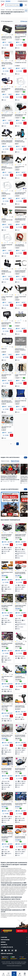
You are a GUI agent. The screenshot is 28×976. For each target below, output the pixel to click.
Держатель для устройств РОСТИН (20, 141)
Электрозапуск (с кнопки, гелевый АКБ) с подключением (20, 349)
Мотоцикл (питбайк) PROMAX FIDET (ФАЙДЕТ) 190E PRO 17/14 (6, 644)
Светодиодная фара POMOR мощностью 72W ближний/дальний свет (20, 219)
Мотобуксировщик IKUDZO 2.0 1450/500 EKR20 (20, 837)
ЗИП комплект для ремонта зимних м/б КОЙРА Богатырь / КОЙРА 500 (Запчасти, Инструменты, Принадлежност (7, 401)
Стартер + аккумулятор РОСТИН (7, 219)
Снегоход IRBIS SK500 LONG (6, 677)
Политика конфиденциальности (14, 965)
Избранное (9, 975)
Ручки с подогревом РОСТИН (6, 297)
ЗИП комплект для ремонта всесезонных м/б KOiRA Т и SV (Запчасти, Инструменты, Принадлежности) (6, 375)
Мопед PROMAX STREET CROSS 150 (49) (20, 804)
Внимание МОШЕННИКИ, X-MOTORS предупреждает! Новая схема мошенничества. (10, 477)
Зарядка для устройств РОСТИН (6, 271)
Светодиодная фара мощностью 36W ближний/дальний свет (20, 193)
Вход (25, 975)
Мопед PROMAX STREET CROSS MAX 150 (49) (7, 736)
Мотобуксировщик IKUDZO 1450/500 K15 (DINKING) (20, 573)
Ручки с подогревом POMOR (20, 297)
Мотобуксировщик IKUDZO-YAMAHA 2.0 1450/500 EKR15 (20, 769)
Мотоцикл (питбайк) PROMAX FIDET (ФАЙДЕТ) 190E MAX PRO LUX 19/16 (6, 837)
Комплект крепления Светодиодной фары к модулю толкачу (7, 115)
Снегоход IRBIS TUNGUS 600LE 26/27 (20, 644)
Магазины (8, 1)
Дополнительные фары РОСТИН (6, 323)
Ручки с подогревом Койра (20, 375)
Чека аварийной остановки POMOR (19, 245)
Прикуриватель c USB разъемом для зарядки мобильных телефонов (20, 115)
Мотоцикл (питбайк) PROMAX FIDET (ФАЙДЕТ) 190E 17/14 (6, 606)
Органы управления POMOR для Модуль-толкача (20, 271)
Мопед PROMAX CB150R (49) (7, 573)
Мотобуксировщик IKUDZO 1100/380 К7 (6, 535)
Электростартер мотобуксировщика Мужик (20, 89)
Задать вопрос (20, 930)
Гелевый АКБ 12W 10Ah (20, 62)
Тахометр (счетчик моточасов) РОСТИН (6, 37)
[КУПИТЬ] (11, 45)
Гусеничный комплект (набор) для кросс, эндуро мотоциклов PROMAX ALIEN (20, 677)
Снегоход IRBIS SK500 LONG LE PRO (6, 706)
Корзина (19, 975)
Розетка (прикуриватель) (5, 193)
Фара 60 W (17, 322)
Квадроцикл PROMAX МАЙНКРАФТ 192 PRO (20, 535)
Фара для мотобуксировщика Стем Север (6, 167)
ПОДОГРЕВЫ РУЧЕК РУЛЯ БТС (19, 167)
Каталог (14, 975)
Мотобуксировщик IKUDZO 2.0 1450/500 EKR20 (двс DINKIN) (20, 736)
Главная (3, 975)
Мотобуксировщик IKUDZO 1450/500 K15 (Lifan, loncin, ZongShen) (6, 804)
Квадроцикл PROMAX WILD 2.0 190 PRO (20, 606)
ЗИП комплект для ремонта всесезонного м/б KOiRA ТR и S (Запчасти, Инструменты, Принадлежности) (6, 427)
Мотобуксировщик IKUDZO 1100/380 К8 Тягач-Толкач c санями (6, 769)
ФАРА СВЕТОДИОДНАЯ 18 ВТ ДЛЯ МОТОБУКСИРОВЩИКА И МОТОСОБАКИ (20, 37)
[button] (4, 42)
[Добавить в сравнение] (12, 35)
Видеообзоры (15, 461)
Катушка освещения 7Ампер (6, 245)
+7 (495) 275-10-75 (22, 1)
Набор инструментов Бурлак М (20, 401)
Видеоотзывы (5, 461)
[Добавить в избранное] (10, 35)
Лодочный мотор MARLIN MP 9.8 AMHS (20, 706)
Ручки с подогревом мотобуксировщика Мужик (6, 141)
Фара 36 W (4, 348)
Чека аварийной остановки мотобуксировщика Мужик (6, 89)
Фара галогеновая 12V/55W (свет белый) (6, 63)
